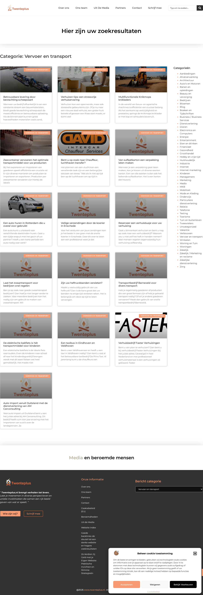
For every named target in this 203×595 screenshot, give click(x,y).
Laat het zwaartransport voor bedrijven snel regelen (20, 284)
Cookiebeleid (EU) (88, 510)
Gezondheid (186, 150)
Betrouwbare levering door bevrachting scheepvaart (19, 98)
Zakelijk (184, 250)
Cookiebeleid (153, 591)
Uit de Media (87, 522)
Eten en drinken (188, 143)
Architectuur (187, 80)
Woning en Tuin (188, 243)
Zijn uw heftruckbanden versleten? (81, 282)
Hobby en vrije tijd (190, 156)
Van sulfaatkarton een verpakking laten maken (138, 161)
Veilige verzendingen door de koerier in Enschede (83, 224)
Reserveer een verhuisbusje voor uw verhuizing (140, 224)
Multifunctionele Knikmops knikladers (134, 98)
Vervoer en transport (191, 236)
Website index (88, 527)
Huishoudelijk (187, 160)
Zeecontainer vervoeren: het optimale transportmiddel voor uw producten (25, 161)
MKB (182, 186)
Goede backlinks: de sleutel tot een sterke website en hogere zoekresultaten (89, 541)
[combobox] (183, 8)
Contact (137, 7)
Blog (182, 107)
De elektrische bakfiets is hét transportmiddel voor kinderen (21, 344)
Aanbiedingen (187, 73)
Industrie (185, 163)
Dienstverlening (189, 123)
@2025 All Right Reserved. (101, 590)
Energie (184, 136)
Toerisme (185, 216)
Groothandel (187, 153)
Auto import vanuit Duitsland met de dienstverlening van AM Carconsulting (25, 406)
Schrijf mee (155, 7)
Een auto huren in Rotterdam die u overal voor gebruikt (24, 224)
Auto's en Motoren (190, 83)
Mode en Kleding (189, 193)
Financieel (185, 146)
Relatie (183, 206)
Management (187, 176)
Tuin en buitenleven (191, 220)
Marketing (185, 180)
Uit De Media (101, 7)
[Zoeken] (200, 8)
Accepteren (127, 584)
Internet (184, 166)
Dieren (183, 126)
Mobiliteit (185, 190)
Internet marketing (190, 170)
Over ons (63, 7)
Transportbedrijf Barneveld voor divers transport (137, 284)
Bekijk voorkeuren (183, 584)
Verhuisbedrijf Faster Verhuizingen (139, 342)
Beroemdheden (89, 516)
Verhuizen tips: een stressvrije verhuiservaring (78, 98)
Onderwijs (185, 196)
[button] (195, 553)
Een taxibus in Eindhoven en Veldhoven (78, 344)
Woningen (185, 246)
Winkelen (185, 240)
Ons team (81, 7)
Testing (184, 213)
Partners (120, 7)
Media (183, 183)
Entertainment (188, 140)
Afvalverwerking (189, 77)
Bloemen (185, 103)
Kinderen (185, 173)
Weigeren (155, 584)
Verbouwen (186, 233)
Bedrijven (185, 100)
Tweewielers (186, 223)
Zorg (182, 266)
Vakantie (184, 230)
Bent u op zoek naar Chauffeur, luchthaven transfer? (79, 161)
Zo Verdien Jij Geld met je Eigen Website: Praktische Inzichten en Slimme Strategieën (89, 563)
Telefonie (185, 210)
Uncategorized (188, 226)
